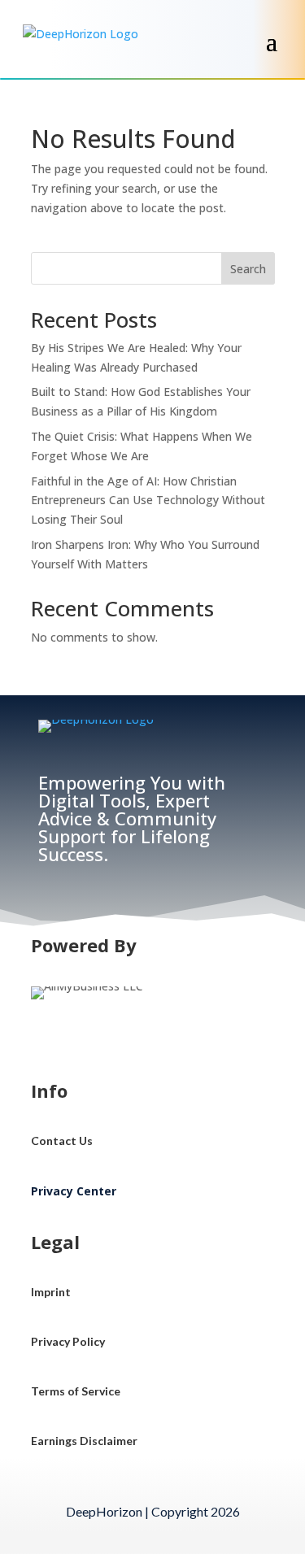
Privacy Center (73, 1191)
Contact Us (62, 1140)
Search (248, 268)
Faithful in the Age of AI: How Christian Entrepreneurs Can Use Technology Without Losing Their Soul (148, 500)
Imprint (51, 1292)
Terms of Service (75, 1391)
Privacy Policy (68, 1341)
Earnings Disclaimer (84, 1440)
